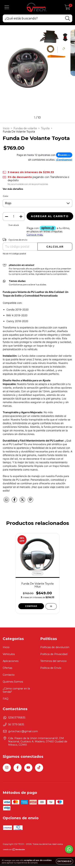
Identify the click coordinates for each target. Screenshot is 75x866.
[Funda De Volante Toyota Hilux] (51, 606)
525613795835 (16, 717)
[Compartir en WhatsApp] (6, 500)
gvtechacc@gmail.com (23, 731)
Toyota (45, 128)
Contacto (9, 674)
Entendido (65, 861)
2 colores (37, 573)
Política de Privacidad (53, 654)
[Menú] (7, 7)
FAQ (5, 698)
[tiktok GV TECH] (39, 768)
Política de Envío (50, 668)
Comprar (31, 606)
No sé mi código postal (14, 253)
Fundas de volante (25, 128)
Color (5, 196)
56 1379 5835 (16, 724)
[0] (67, 8)
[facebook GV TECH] (17, 768)
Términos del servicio (53, 661)
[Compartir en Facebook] (15, 501)
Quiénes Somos (13, 681)
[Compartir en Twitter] (23, 501)
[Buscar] (67, 18)
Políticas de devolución (54, 647)
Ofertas (7, 668)
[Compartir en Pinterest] (30, 501)
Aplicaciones (10, 661)
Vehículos (9, 654)
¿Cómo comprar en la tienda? (16, 690)
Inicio (6, 128)
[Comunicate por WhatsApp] (69, 849)
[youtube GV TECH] (28, 768)
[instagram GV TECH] (7, 768)
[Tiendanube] (14, 850)
